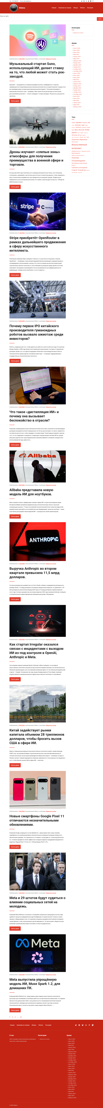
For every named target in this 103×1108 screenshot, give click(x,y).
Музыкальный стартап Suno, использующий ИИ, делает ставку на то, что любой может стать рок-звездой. (37, 70)
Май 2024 (76, 100)
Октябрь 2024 (77, 92)
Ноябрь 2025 (77, 67)
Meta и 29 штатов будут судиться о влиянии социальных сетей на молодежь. (37, 902)
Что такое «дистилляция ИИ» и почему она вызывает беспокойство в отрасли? (34, 416)
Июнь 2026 (76, 52)
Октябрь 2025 (77, 69)
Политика (75, 158)
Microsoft (81, 130)
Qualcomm (86, 132)
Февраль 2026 (77, 60)
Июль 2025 (76, 75)
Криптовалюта (76, 153)
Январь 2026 (77, 63)
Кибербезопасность (76, 151)
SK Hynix (80, 135)
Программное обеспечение (79, 163)
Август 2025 (76, 73)
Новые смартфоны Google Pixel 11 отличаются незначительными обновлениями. (36, 820)
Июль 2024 (76, 96)
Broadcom (73, 127)
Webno (22, 8)
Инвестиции (75, 142)
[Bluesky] (88, 1)
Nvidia (87, 130)
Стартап (74, 170)
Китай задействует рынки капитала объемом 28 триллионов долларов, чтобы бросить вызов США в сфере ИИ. (36, 736)
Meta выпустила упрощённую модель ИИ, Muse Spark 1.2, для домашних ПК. (34, 984)
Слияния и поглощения (79, 167)
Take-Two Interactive (75, 137)
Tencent (81, 137)
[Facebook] (84, 1)
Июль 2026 (76, 50)
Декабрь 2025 (77, 65)
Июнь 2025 (76, 77)
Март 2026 (76, 58)
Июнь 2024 (76, 98)
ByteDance (78, 127)
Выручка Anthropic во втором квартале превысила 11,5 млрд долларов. (34, 573)
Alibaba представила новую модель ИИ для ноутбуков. (31, 492)
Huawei (88, 127)
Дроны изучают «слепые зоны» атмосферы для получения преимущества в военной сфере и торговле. (36, 158)
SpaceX (83, 135)
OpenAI (74, 132)
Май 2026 (76, 54)
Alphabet (79, 122)
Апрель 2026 (77, 56)
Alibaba (73, 122)
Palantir (81, 132)
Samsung (74, 135)
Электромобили (74, 172)
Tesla (85, 137)
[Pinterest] (93, 1)
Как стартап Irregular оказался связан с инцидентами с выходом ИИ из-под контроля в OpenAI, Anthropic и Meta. (36, 650)
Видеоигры (83, 139)
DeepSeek (84, 127)
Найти (100, 19)
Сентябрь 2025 (77, 71)
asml (86, 125)
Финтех (88, 170)
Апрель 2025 (77, 81)
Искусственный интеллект (79, 146)
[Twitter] (81, 1)
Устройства (82, 170)
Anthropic (78, 125)
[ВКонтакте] (86, 1)
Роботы (73, 165)
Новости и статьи (51, 59)
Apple (83, 125)
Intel (73, 130)
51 (21, 1017)
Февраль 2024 (77, 106)
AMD (89, 122)
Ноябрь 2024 (77, 90)
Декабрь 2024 (77, 88)
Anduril (73, 125)
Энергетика (80, 172)
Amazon (84, 122)
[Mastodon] (90, 1)
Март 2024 (76, 104)
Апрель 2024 (77, 102)
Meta (76, 130)
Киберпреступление (85, 151)
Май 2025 (76, 79)
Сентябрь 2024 (77, 94)
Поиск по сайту (4, 16)
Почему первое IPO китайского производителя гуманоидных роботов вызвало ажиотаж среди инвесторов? (36, 332)
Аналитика (75, 139)
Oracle (78, 132)
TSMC (87, 137)
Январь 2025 (77, 86)
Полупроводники (78, 161)
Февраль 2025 (77, 83)
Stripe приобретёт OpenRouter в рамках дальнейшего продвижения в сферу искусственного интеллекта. (37, 244)
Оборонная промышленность (78, 155)
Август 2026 (76, 48)
